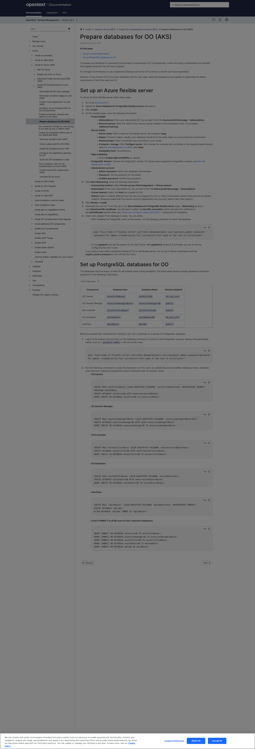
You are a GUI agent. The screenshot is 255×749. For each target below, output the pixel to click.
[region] (127, 741)
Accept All (217, 741)
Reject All (196, 741)
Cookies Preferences (174, 741)
